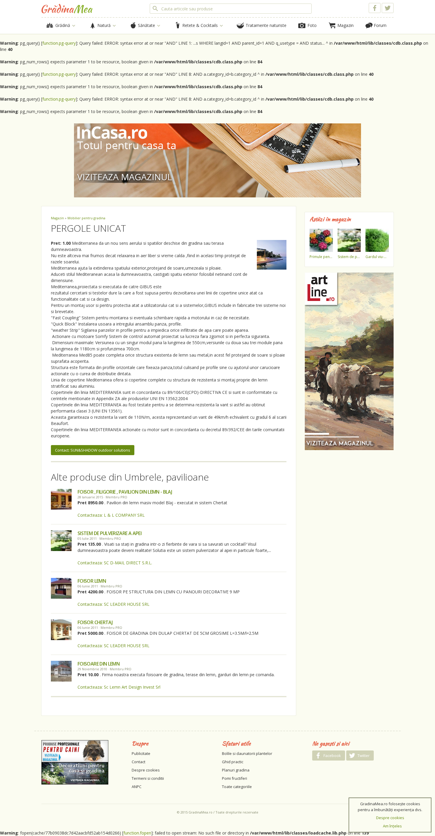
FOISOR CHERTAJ (95, 622)
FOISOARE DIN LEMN (99, 664)
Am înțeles (392, 826)
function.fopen (137, 833)
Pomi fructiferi (234, 778)
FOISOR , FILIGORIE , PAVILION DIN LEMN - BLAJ (125, 492)
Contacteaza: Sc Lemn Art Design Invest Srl (119, 687)
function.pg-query (59, 43)
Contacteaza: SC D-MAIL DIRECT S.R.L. (115, 563)
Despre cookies (146, 770)
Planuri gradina (235, 770)
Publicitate (141, 753)
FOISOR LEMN (92, 581)
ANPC (136, 786)
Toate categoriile (237, 786)
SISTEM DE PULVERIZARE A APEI (109, 533)
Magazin (57, 218)
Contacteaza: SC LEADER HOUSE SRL (113, 604)
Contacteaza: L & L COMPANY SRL (111, 515)
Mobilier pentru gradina (86, 218)
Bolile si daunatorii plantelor (247, 753)
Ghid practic (232, 761)
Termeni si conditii (148, 778)
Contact (138, 761)
